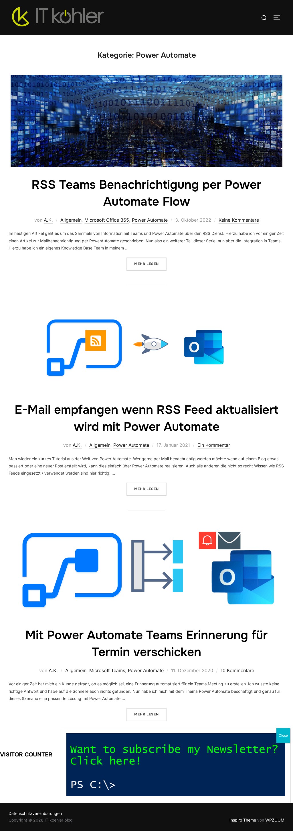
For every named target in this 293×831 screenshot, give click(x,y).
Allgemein (71, 220)
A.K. (48, 220)
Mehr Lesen (150, 263)
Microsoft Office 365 (106, 220)
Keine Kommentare (239, 220)
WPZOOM (274, 820)
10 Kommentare (237, 670)
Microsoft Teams (107, 670)
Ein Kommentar (213, 445)
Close (283, 735)
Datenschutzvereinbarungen (35, 813)
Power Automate (150, 220)
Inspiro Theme (242, 820)
